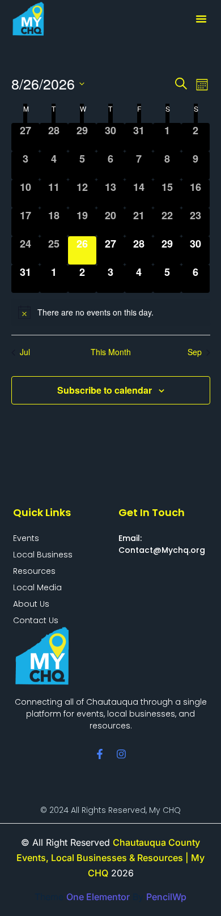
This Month (111, 352)
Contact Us (35, 620)
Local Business (43, 554)
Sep (195, 352)
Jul (25, 352)
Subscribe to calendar (104, 390)
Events (26, 538)
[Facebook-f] (100, 754)
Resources (34, 571)
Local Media (37, 587)
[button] (201, 18)
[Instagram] (121, 754)
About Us (31, 604)
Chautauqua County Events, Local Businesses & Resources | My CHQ (110, 858)
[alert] (110, 312)
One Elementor (98, 896)
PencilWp (166, 896)
